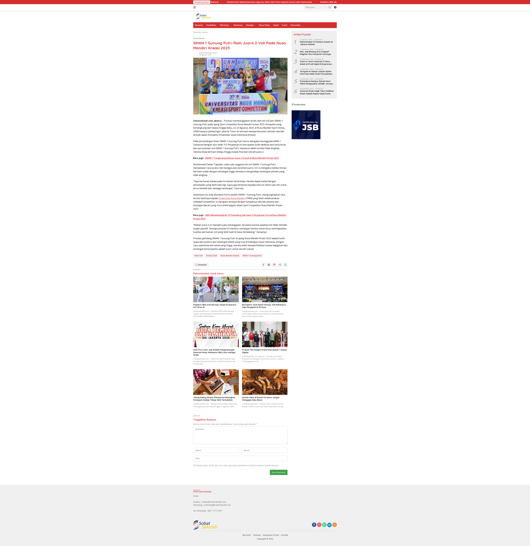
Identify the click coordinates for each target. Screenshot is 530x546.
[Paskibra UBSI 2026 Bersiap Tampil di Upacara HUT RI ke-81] (216, 289)
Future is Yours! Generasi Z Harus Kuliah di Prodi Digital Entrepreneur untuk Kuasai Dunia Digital (316, 62)
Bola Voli (199, 255)
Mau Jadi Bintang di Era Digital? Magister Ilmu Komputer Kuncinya (315, 52)
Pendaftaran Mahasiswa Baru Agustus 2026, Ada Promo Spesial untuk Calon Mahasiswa (237, 2)
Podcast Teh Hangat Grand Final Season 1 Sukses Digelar (264, 351)
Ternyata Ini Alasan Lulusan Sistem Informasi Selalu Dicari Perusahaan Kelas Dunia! (316, 72)
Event (284, 25)
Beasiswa (238, 25)
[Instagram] (319, 525)
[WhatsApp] (324, 525)
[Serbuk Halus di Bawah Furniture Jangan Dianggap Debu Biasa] (265, 382)
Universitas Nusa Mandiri (231, 198)
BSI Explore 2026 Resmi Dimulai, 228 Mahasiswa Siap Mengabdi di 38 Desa (264, 306)
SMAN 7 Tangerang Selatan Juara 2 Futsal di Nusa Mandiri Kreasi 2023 (242, 158)
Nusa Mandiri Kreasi (230, 255)
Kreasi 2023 (211, 255)
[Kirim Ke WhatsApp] (285, 265)
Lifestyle (249, 25)
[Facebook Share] (263, 265)
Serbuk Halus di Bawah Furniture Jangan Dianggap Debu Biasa (260, 398)
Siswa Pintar (264, 25)
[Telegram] (329, 525)
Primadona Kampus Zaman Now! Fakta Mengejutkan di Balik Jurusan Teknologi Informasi (316, 82)
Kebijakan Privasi (271, 535)
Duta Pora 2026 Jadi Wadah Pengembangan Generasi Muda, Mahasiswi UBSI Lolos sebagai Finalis (214, 352)
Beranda (199, 25)
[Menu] (195, 7)
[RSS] (334, 525)
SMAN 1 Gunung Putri (252, 255)
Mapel (276, 25)
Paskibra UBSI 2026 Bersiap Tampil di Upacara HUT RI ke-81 (317, 2)
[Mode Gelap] (335, 7)
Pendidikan (211, 25)
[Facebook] (314, 525)
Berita (201, 38)
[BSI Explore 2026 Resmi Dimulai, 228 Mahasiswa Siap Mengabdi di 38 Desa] (265, 289)
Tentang (257, 535)
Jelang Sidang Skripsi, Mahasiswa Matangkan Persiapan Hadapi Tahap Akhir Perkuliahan (214, 398)
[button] (330, 7)
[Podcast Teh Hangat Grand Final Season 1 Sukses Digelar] (265, 334)
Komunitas (295, 25)
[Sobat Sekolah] (217, 16)
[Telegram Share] (280, 265)
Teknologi (224, 25)
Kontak (284, 535)
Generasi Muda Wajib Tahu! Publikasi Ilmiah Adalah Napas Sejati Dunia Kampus (317, 92)
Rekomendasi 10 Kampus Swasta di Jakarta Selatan (316, 43)
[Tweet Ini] (269, 265)
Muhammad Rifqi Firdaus (208, 53)
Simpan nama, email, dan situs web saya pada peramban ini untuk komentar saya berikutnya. (237, 465)
